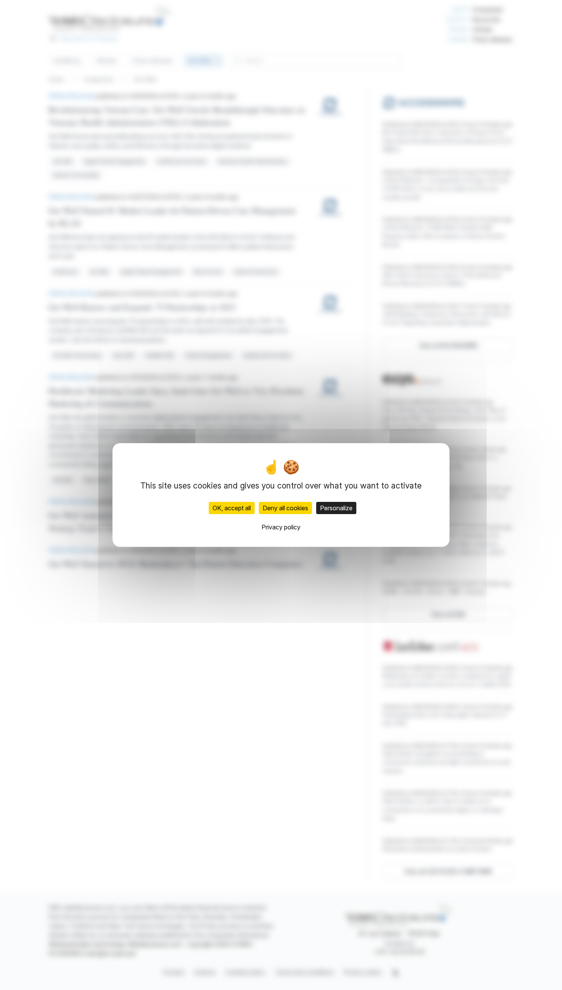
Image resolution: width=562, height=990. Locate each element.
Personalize (336, 508)
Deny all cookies (285, 508)
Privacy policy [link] (281, 527)
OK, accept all (232, 508)
